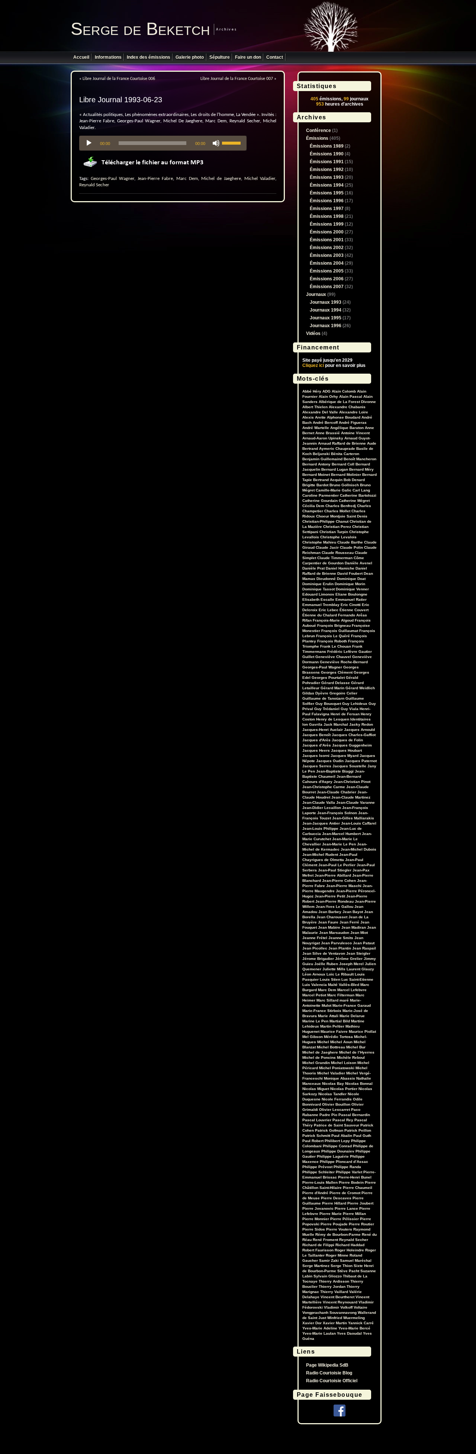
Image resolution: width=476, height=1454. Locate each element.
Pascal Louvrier (316, 1120)
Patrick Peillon (357, 1130)
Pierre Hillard (334, 1203)
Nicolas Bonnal (359, 1083)
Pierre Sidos (313, 1229)
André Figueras (353, 422)
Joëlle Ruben (326, 964)
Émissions (317, 138)
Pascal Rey (342, 1120)
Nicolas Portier (343, 1089)
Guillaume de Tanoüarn (323, 698)
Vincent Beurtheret (337, 1297)
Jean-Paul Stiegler (334, 870)
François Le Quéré (333, 636)
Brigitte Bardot (315, 485)
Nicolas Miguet (315, 1089)
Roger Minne (337, 1255)
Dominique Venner (352, 589)
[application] (163, 143)
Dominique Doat (351, 579)
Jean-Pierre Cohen (339, 880)
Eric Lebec (328, 610)
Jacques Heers (316, 750)
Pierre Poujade (334, 1224)
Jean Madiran (353, 927)
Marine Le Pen (315, 1021)
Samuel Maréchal (356, 1260)
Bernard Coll (343, 464)
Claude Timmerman (335, 558)
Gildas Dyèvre (315, 693)
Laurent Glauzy (360, 969)
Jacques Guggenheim (352, 745)
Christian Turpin (333, 532)
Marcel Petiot (314, 995)
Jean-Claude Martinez (350, 797)
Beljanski (321, 454)
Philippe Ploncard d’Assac (344, 1162)
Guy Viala (349, 709)
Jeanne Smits (340, 938)
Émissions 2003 (327, 255)
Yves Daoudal (349, 1333)
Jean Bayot (352, 912)
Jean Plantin (339, 948)
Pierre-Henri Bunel (355, 1177)
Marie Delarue (352, 1016)
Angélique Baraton (347, 428)
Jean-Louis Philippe (320, 828)
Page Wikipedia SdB (327, 1365)
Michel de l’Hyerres (356, 1052)
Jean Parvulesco (336, 943)
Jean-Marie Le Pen (339, 844)
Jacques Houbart (346, 750)
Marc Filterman (340, 995)
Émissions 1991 (327, 161)
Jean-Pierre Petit (330, 896)
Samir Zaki (329, 1260)
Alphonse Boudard (343, 417)
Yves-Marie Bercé (354, 1328)
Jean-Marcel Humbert (341, 834)
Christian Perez (337, 527)
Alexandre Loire (353, 412)
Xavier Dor (312, 1323)
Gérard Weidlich (360, 688)
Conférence (318, 130)
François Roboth (332, 641)
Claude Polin (351, 547)
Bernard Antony (316, 464)
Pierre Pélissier (344, 1219)
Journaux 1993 (325, 302)
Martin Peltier (332, 1026)
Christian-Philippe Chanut (325, 521)
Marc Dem (187, 178)
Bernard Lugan (334, 469)
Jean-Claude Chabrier (336, 792)
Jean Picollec (314, 948)
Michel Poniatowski (336, 1068)
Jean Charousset (331, 917)
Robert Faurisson (318, 1250)
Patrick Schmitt (316, 1136)
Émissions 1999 (327, 224)
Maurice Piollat (362, 1031)
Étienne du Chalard (319, 615)
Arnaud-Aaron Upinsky (322, 438)
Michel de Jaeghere (221, 178)
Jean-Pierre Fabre (155, 178)
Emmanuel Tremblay (321, 605)
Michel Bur (356, 1047)
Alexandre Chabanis (347, 407)
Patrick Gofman (329, 1130)
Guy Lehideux (354, 704)
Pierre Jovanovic (318, 1208)
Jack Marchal (336, 724)
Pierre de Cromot (344, 1193)
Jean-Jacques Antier (321, 823)
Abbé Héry (311, 391)
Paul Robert (313, 1141)
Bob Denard (354, 480)
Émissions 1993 (327, 177)
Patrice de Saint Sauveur (336, 1125)
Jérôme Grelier (349, 959)
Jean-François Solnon (337, 813)
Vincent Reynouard (340, 1302)
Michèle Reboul (351, 1057)
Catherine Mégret (354, 501)
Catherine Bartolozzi (358, 495)
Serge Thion (342, 1266)
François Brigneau (334, 625)
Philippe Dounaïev (337, 1151)
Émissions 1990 (327, 154)
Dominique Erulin (318, 584)
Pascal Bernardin (354, 1115)
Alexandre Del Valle (320, 412)
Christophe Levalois (338, 537)
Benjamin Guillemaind (322, 459)
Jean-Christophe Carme (323, 787)
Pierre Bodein (351, 1182)
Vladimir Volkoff (338, 1307)
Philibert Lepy (337, 1141)
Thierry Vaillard (334, 1292)
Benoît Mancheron (360, 459)
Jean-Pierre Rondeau (334, 901)
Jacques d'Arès (316, 740)
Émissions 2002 (327, 247)
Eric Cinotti (351, 605)
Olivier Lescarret (334, 1110)
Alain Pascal (350, 396)
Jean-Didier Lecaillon (321, 808)
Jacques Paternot (361, 761)
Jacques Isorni (315, 756)
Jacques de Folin (347, 740)
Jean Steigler (358, 953)
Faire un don (248, 57)
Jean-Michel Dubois (358, 849)
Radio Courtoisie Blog (329, 1373)
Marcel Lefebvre (352, 990)
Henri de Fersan (345, 714)
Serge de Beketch (140, 29)
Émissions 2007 (327, 286)
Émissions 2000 (327, 232)
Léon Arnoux (313, 974)
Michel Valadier (259, 178)
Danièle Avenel (358, 563)
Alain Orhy (328, 396)
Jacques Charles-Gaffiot (354, 735)
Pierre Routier (361, 1224)
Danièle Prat (313, 568)
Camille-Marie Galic (333, 490)
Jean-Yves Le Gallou (334, 907)
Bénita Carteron (345, 454)
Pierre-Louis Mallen (320, 1182)
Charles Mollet (337, 511)
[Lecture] (89, 143)
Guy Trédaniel (327, 709)
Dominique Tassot (318, 589)
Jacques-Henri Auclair (322, 730)
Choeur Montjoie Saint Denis (341, 516)
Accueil (81, 57)
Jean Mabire (329, 927)
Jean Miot (359, 933)
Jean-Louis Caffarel (358, 823)
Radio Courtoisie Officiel (331, 1380)
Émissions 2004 (327, 263)
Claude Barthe (350, 542)
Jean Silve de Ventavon (323, 953)
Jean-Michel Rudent (320, 854)
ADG (326, 391)
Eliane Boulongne (351, 594)
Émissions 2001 (327, 239)
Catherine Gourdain (320, 501)
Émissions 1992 (327, 169)
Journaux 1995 (325, 317)
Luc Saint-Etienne (357, 979)
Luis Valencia (314, 985)
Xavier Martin (335, 1323)
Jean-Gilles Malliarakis (353, 818)
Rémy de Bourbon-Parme (338, 1234)
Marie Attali (328, 1016)
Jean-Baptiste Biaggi (335, 771)
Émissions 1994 (327, 185)
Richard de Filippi (318, 1245)
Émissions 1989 (327, 146)
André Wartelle (315, 428)
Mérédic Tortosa (338, 1037)
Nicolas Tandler (332, 1094)
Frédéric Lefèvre (342, 651)
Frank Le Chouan (335, 646)
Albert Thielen (315, 407)
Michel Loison (343, 1063)
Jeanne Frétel (314, 938)
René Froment (325, 1240)
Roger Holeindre (349, 1250)
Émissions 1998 (327, 216)
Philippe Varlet (349, 1172)
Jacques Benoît (316, 735)
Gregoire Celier (343, 693)
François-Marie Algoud (333, 620)
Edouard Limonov (318, 594)
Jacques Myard (344, 756)
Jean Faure (328, 922)
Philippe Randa (347, 1167)
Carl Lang (361, 490)
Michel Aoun (341, 1042)
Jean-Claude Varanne (355, 802)
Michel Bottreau (331, 1047)
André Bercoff (325, 422)
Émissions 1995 (327, 193)
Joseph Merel (351, 964)
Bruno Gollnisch (344, 485)
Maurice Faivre (334, 1031)
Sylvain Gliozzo (327, 1276)
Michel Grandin (316, 1063)
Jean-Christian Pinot (352, 782)
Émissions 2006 (327, 278)
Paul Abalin (341, 1136)
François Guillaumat (339, 631)
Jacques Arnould (359, 730)
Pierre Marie (330, 1214)
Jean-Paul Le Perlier (337, 865)
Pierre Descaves (336, 1198)
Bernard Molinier (346, 475)
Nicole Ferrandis (337, 1099)
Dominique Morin (350, 584)
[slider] (232, 142)
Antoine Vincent (355, 433)
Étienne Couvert (354, 610)
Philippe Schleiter (318, 1172)
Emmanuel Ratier (351, 599)
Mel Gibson (312, 1037)
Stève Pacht (348, 1271)
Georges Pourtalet (328, 678)
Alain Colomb (344, 391)
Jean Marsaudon (334, 933)
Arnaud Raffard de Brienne (342, 443)
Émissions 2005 (327, 271)
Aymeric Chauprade (337, 448)
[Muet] (216, 143)
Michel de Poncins (319, 1057)
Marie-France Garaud (351, 1005)
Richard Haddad (349, 1245)
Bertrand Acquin (327, 480)
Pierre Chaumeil (357, 1188)
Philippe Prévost (317, 1167)
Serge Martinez (315, 1266)
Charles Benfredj (340, 506)
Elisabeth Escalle (318, 599)
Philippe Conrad (337, 1146)
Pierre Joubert (360, 1203)
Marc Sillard (327, 1000)
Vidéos (313, 333)
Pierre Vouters (339, 1229)
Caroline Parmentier (320, 495)
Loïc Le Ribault (340, 974)
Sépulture (219, 57)
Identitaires (360, 719)
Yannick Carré (361, 1323)
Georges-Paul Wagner (112, 178)
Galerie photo (190, 57)
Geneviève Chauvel (333, 657)
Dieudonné (326, 579)
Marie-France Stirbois (321, 1011)
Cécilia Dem (313, 506)
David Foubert (350, 573)
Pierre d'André (315, 1193)
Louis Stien (330, 979)
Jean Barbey (329, 912)
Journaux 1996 (325, 325)
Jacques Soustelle (349, 766)
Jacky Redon (361, 724)
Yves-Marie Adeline (319, 1328)
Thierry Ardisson (334, 1281)
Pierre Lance (346, 1208)
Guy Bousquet (328, 704)
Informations (108, 57)
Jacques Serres (316, 766)
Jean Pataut (363, 943)
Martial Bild (339, 1021)
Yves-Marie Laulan (319, 1333)
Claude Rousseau (338, 553)
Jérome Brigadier (318, 959)
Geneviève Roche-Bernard (344, 662)
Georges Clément (337, 672)
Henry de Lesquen (332, 719)
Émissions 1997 (327, 208)
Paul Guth (362, 1136)
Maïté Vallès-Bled (343, 985)
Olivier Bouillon (336, 1104)
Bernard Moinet (316, 475)
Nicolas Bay (333, 1083)
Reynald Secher (94, 185)
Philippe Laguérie (333, 1156)
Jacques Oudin (330, 761)
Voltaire (360, 1307)
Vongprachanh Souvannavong (329, 1312)
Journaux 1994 (325, 310)
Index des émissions (148, 57)
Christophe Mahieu (319, 542)
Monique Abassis (339, 1078)
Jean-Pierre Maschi (343, 886)
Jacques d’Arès (316, 745)
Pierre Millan (354, 1214)
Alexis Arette (314, 417)
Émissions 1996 (327, 200)
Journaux (316, 294)
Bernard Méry (361, 469)
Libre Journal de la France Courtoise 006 (119, 79)
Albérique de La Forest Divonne (347, 402)
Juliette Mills (333, 969)
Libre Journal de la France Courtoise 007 (236, 79)
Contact (274, 57)
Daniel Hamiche (340, 568)
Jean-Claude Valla (318, 802)
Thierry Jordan (332, 1286)
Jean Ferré (349, 922)
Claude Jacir (327, 547)
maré (344, 1000)
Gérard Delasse (335, 683)
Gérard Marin (332, 688)
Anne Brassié (327, 433)
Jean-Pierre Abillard (333, 875)
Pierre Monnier (315, 1219)
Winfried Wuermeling (346, 1318)
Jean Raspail (364, 948)
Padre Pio (328, 1115)
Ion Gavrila (312, 724)
